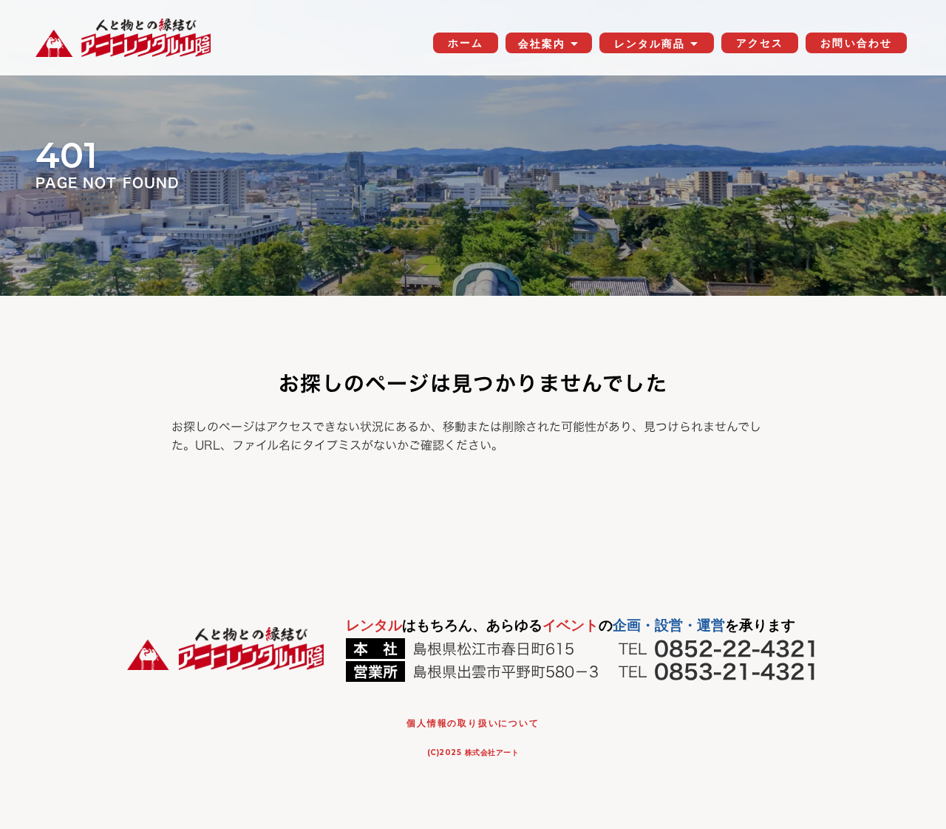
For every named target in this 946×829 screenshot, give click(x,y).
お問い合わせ (856, 43)
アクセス (759, 43)
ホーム (465, 43)
